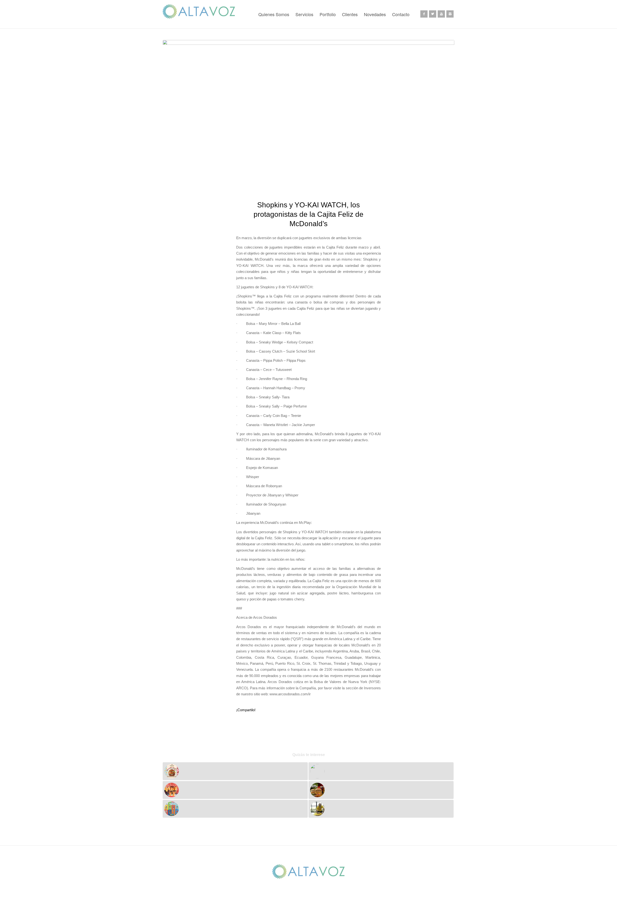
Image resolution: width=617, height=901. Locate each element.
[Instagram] (450, 14)
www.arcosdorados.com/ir (290, 694)
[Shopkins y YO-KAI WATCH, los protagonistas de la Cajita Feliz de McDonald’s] (308, 117)
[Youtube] (441, 14)
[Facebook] (424, 14)
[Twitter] (432, 14)
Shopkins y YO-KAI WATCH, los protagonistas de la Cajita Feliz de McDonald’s (308, 214)
